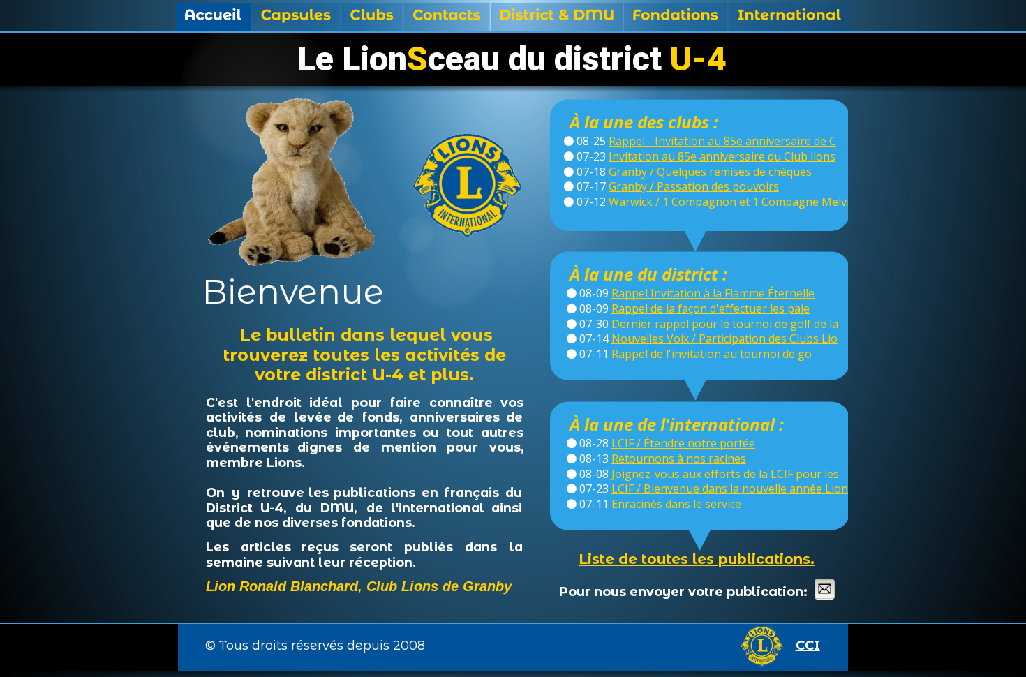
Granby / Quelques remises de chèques (710, 171)
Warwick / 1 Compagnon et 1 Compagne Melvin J (736, 201)
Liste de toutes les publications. (697, 559)
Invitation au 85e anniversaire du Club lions (722, 156)
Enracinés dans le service (676, 504)
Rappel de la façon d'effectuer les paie (710, 308)
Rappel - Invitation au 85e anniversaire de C (722, 141)
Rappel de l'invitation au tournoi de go (711, 354)
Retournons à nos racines (678, 458)
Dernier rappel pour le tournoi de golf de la (724, 324)
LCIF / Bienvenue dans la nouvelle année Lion (729, 488)
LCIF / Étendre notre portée (683, 443)
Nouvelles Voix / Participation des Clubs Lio (724, 338)
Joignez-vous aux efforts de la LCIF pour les (725, 474)
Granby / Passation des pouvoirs (694, 186)
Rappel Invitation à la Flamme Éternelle (713, 293)
